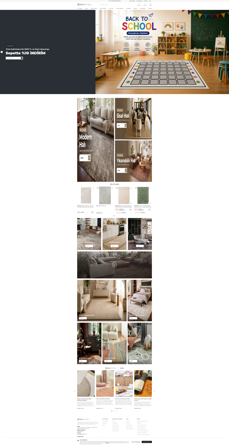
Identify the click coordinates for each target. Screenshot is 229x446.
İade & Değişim (115, 423)
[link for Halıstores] (114, 52)
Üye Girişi (128, 423)
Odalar (86, 8)
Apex (97, 205)
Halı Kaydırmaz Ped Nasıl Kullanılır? (143, 434)
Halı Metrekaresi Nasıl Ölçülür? (142, 421)
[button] (227, 52)
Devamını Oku (80, 408)
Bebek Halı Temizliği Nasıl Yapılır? (143, 430)
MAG (122, 368)
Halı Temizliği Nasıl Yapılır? (141, 428)
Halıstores (79, 205)
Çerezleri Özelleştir (136, 441)
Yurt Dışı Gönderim (115, 428)
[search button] (100, 4)
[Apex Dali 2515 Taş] (105, 195)
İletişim (113, 421)
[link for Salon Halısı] (89, 234)
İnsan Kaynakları (105, 421)
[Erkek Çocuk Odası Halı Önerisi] (124, 383)
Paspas (135, 8)
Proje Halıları (142, 8)
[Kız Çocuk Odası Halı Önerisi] (105, 383)
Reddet (107, 442)
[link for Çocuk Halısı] (140, 343)
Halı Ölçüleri (139, 423)
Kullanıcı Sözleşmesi (129, 428)
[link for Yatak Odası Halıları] (140, 300)
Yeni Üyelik (128, 421)
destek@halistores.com (82, 434)
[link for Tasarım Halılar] (114, 343)
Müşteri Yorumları (115, 430)
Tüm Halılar (79, 8)
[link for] (95, 140)
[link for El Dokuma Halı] (89, 343)
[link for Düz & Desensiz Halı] (102, 300)
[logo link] (84, 4)
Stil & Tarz (111, 8)
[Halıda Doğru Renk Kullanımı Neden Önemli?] (143, 383)
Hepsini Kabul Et (146, 441)
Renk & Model (94, 8)
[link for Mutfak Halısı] (115, 234)
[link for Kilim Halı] (140, 234)
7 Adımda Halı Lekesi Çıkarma (142, 432)
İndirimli (150, 8)
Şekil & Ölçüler (103, 8)
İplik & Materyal (119, 8)
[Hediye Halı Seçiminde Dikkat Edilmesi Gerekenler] (86, 383)
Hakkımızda (105, 423)
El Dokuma (128, 8)
